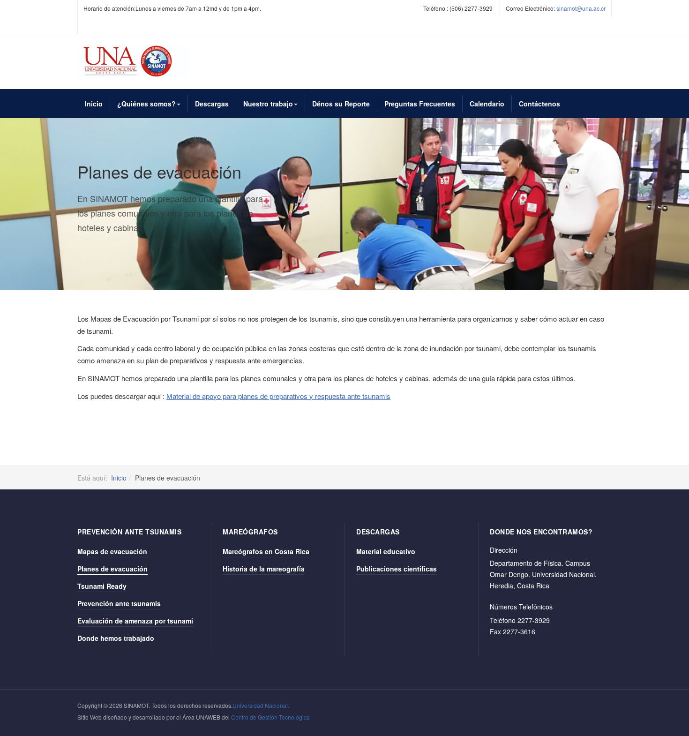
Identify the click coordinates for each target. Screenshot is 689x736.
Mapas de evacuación (112, 551)
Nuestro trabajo (268, 103)
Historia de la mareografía (264, 568)
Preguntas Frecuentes (419, 103)
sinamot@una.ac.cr (581, 8)
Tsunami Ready (102, 586)
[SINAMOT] (133, 61)
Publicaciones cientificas (396, 568)
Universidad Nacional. (260, 705)
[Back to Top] (666, 659)
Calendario (487, 103)
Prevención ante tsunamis (119, 603)
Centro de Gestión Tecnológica (270, 717)
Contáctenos (539, 103)
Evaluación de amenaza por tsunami (135, 620)
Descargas (212, 103)
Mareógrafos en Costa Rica (266, 551)
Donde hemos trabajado (115, 638)
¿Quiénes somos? (146, 103)
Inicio (94, 103)
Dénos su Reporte (341, 103)
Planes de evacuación (112, 568)
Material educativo (385, 551)
